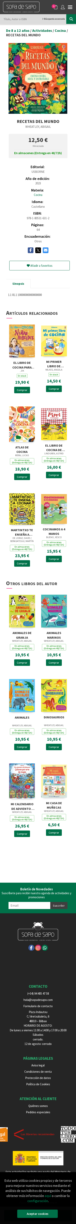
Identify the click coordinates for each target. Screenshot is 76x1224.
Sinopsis (18, 284)
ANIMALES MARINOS (54, 635)
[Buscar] (71, 19)
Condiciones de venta (38, 1072)
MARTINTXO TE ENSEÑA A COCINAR (22, 532)
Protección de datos (38, 1078)
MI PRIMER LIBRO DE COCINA (54, 364)
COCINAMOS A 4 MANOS (54, 531)
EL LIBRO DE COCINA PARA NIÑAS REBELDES (22, 365)
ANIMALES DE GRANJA (22, 635)
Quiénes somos (38, 1106)
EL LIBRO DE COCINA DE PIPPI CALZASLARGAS (54, 447)
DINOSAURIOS (54, 717)
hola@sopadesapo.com (38, 1000)
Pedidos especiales (38, 1112)
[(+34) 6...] (45, 948)
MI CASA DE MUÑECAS (54, 805)
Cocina (61, 30)
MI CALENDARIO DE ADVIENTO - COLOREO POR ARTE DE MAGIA (22, 806)
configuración (37, 1201)
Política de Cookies (38, 1084)
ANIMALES (22, 717)
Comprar (22, 390)
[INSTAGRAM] (38, 948)
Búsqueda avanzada (54, 18)
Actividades (42, 30)
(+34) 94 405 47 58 (38, 993)
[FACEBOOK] (31, 948)
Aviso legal (38, 1065)
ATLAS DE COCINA (22, 449)
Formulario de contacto (38, 1006)
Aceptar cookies (37, 1214)
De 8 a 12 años (18, 30)
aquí (48, 1196)
